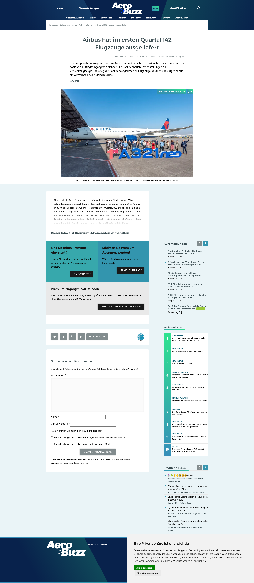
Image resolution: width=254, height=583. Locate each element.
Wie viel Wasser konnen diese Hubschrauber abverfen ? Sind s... (187, 487)
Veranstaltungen (89, 8)
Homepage (53, 25)
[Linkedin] (81, 336)
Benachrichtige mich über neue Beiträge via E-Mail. (81, 444)
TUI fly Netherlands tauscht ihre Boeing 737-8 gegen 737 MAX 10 (187, 296)
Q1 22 (181, 57)
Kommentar (58, 375)
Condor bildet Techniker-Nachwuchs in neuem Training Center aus (187, 252)
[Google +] (72, 336)
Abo (155, 8)
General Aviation (75, 17)
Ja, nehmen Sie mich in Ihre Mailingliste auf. (77, 431)
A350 (142, 57)
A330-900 (134, 57)
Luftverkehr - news (68, 25)
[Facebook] (63, 336)
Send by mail (97, 337)
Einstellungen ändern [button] (148, 573)
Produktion (171, 57)
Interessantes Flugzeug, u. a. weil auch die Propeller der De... (188, 523)
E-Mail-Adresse (60, 424)
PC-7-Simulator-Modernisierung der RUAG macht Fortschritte (185, 285)
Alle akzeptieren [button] (144, 568)
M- (177, 279)
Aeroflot (151, 57)
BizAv (93, 17)
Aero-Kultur (181, 17)
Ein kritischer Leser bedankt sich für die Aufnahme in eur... (188, 498)
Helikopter (151, 17)
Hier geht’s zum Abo (130, 270)
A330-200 (124, 57)
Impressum (93, 545)
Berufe (166, 17)
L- (176, 268)
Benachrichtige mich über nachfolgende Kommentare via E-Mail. (89, 437)
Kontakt (103, 545)
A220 (115, 57)
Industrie (136, 17)
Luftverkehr (107, 17)
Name (55, 417)
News (60, 8)
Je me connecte (82, 274)
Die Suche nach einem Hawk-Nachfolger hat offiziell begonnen (184, 274)
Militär (122, 17)
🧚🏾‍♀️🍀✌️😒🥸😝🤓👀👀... (181, 475)
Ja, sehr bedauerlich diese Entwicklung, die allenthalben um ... (188, 509)
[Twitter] (54, 336)
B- (177, 257)
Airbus (160, 57)
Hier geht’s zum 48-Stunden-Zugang (121, 307)
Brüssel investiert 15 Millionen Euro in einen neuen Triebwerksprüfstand (186, 263)
